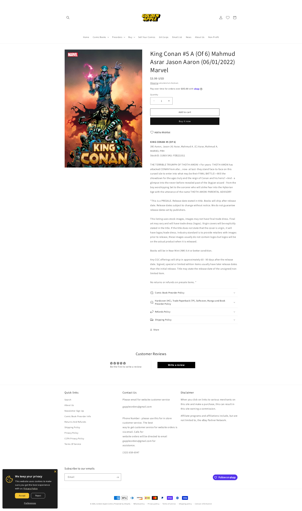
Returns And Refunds (75, 421)
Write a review (176, 365)
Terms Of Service (72, 444)
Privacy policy (153, 504)
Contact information (203, 504)
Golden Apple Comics (105, 504)
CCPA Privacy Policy (74, 438)
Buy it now (185, 121)
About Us (69, 405)
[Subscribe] (117, 477)
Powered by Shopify (122, 504)
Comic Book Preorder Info (77, 416)
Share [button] (156, 329)
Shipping (154, 83)
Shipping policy (185, 504)
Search (67, 399)
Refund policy (139, 504)
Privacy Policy (71, 433)
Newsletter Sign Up (74, 410)
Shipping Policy (72, 427)
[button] (67, 17)
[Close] (55, 471)
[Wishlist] (227, 17)
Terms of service (169, 504)
